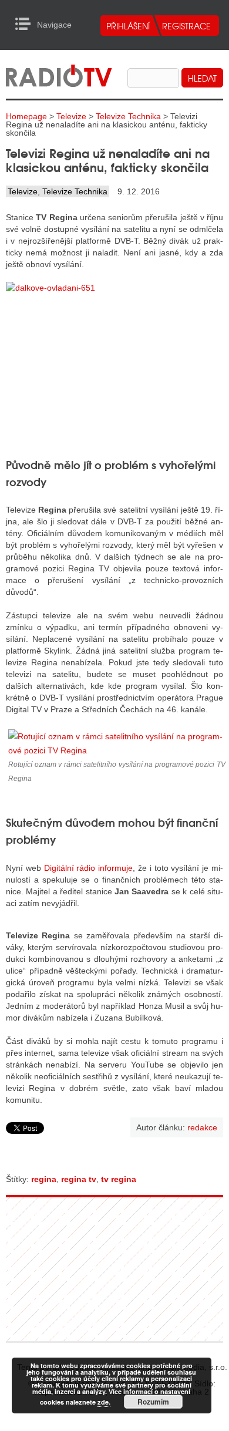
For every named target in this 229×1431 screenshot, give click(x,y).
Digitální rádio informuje (88, 868)
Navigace (26, 24)
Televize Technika (128, 116)
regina (43, 1179)
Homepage (26, 116)
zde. (103, 1402)
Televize (71, 116)
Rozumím (153, 1401)
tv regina (118, 1179)
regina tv (78, 1179)
